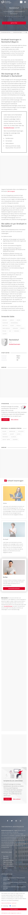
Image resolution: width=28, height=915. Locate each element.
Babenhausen (12, 431)
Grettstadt (5, 325)
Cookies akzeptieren (14, 909)
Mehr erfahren (14, 419)
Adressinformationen (14, 588)
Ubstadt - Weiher (6, 439)
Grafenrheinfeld (14, 322)
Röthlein (4, 331)
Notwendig (5, 905)
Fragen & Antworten (7, 862)
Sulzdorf (4, 333)
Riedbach (22, 328)
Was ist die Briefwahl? (8, 864)
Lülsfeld (12, 325)
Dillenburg (13, 436)
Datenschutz (6, 858)
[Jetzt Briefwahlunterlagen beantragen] (21, 2)
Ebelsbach (4, 320)
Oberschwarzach (6, 328)
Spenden (5, 419)
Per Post (14, 23)
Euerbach (12, 320)
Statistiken (14, 905)
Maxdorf (12, 434)
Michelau (19, 325)
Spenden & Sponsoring (8, 866)
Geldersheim (5, 322)
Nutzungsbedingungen (8, 860)
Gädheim (18, 320)
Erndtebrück (5, 436)
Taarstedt (4, 434)
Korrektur (5, 868)
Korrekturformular (9, 127)
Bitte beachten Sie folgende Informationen (14, 16)
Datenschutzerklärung (6, 903)
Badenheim (15, 439)
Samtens (18, 434)
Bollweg (4, 431)
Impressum (5, 856)
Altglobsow (20, 431)
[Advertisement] (14, 673)
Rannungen (15, 328)
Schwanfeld (16, 331)
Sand (10, 331)
